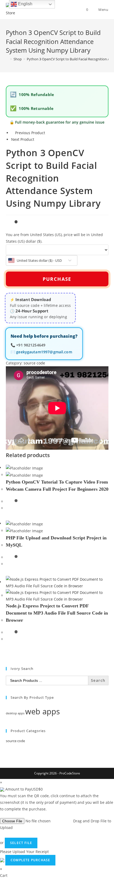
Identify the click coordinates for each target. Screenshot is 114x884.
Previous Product (30, 132)
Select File (21, 843)
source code (34, 363)
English (24, 4)
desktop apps (15, 713)
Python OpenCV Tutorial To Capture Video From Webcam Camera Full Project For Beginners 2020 (57, 485)
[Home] (7, 59)
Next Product (22, 139)
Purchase (57, 279)
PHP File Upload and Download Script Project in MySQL (56, 541)
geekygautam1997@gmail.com (44, 352)
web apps (42, 711)
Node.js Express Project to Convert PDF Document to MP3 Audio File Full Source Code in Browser (57, 613)
